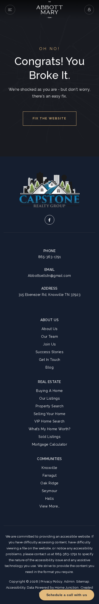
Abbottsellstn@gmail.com (49, 276)
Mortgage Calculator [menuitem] (49, 444)
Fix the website (50, 118)
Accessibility (15, 587)
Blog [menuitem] (49, 367)
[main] (49, 78)
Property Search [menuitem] (50, 406)
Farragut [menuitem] (49, 475)
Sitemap (82, 581)
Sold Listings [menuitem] (49, 437)
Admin (69, 581)
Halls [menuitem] (49, 498)
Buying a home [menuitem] (49, 391)
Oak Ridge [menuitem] (49, 483)
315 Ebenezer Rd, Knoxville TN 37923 (50, 295)
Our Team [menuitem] (49, 336)
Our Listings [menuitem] (49, 398)
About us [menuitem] (50, 329)
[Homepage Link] (49, 9)
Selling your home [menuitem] (50, 414)
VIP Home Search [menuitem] (49, 421)
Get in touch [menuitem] (49, 359)
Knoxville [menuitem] (49, 468)
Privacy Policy (51, 581)
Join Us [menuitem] (49, 344)
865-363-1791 (49, 257)
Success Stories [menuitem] (50, 352)
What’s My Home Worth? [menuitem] (50, 429)
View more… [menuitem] (49, 506)
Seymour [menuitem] (49, 491)
